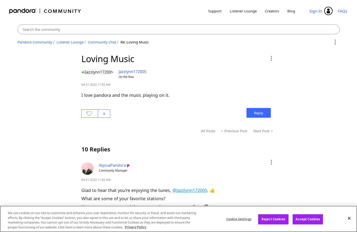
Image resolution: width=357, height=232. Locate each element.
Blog (291, 10)
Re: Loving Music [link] (134, 42)
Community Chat (102, 42)
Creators (272, 10)
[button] (271, 58)
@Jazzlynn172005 (189, 190)
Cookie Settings (238, 219)
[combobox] (178, 29)
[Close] (349, 218)
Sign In (315, 11)
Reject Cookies (273, 219)
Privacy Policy (135, 227)
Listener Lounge (243, 10)
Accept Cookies (308, 219)
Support (214, 10)
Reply (258, 112)
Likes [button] (90, 113)
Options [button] (335, 42)
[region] (178, 219)
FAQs (342, 11)
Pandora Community (45, 11)
